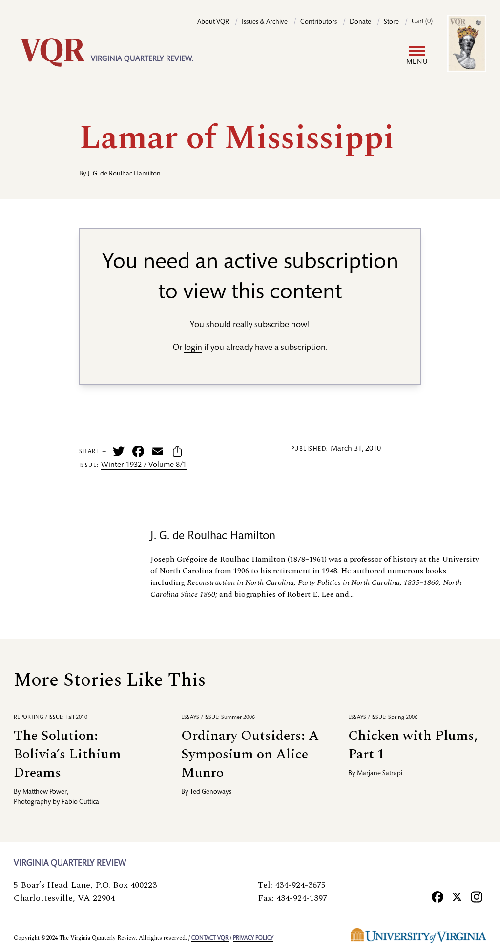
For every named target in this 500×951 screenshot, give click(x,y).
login (193, 348)
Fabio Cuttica (80, 802)
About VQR (213, 22)
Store (391, 22)
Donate (360, 22)
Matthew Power (44, 792)
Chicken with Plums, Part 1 (413, 745)
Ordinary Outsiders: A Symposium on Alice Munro (250, 754)
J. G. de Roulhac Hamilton (124, 174)
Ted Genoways (210, 792)
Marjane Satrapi (379, 773)
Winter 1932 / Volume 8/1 (144, 465)
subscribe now (280, 325)
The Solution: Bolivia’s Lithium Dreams (67, 754)
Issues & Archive (265, 22)
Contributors (318, 22)
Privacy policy (253, 938)
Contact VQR (210, 938)
